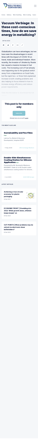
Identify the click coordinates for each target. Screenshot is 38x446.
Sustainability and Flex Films (18, 133)
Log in (26, 118)
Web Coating (27, 15)
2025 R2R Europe (28, 177)
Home (3, 15)
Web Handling (17, 15)
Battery (9, 15)
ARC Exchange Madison (26, 148)
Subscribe (19, 113)
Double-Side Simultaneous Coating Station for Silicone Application (18, 159)
